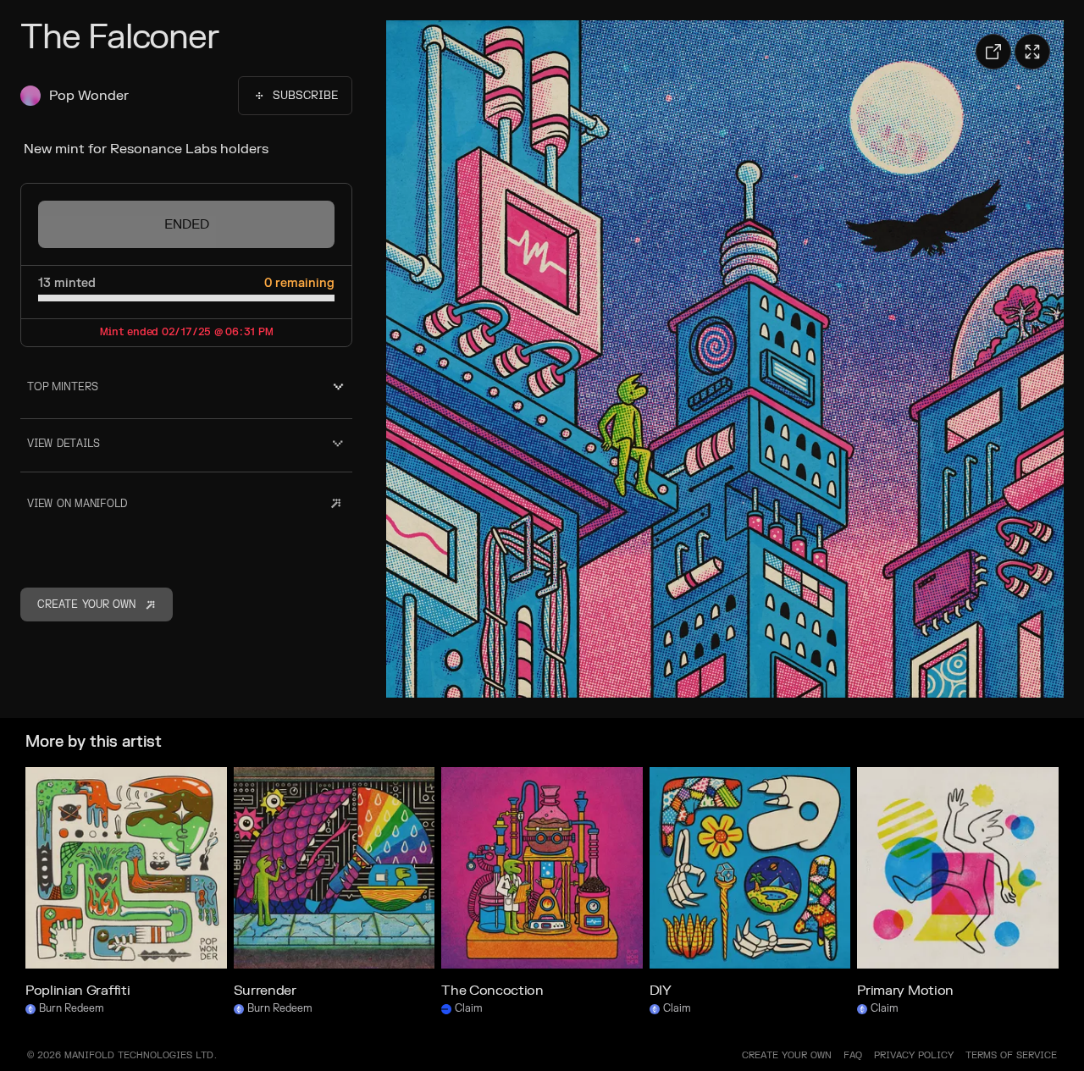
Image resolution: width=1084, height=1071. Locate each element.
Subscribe (305, 95)
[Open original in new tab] (993, 51)
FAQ (852, 1055)
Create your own (787, 1055)
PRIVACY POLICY (914, 1055)
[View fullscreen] (1032, 51)
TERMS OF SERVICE (1011, 1055)
